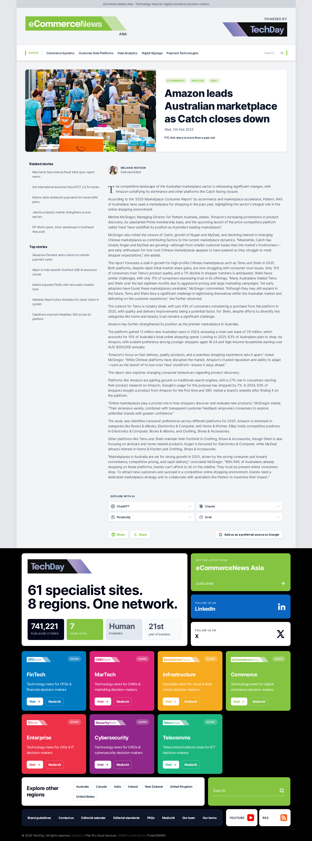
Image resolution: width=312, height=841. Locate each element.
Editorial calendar (93, 818)
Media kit (54, 701)
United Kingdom (181, 786)
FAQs (151, 818)
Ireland (133, 786)
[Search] (282, 52)
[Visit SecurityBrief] (113, 722)
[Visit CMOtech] (113, 659)
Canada (101, 786)
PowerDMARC (156, 835)
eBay (214, 80)
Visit (32, 701)
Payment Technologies (182, 53)
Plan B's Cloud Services (101, 835)
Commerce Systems (60, 53)
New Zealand (154, 786)
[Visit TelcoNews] (182, 722)
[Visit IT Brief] (46, 722)
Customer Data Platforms (96, 53)
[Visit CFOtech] (46, 659)
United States (85, 796)
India (117, 786)
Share (121, 534)
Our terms (210, 818)
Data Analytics (127, 53)
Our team (188, 818)
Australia (82, 786)
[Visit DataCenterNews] (182, 659)
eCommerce (176, 80)
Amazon (197, 80)
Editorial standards (126, 818)
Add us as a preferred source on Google (251, 534)
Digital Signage (152, 53)
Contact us (66, 818)
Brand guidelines (39, 818)
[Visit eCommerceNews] (250, 659)
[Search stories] (281, 790)
